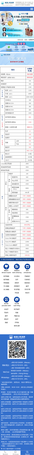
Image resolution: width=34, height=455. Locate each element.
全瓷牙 (6, 309)
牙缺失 (6, 312)
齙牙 (27, 286)
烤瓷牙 (6, 319)
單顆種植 (6, 283)
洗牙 (16, 279)
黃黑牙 (17, 283)
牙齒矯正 (27, 276)
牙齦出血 (17, 316)
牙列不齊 (27, 289)
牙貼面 (17, 293)
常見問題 (17, 289)
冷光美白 (17, 276)
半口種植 (6, 286)
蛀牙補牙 (17, 309)
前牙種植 (6, 276)
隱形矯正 (27, 283)
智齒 (16, 312)
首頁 (26, 40)
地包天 (27, 293)
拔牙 (16, 319)
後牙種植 (6, 279)
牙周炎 (17, 322)
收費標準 (31, 40)
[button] (1, 36)
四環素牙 (17, 286)
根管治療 (17, 326)
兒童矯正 (27, 279)
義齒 (6, 322)
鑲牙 (6, 316)
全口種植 (6, 289)
